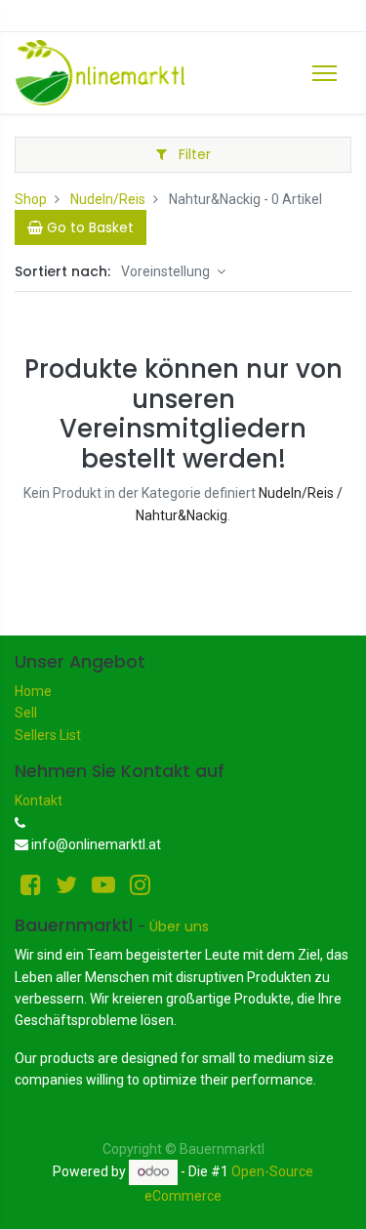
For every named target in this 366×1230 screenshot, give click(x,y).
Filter (193, 154)
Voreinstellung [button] (167, 271)
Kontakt (38, 800)
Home (33, 691)
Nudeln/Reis (107, 199)
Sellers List (48, 735)
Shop (31, 199)
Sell (26, 712)
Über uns (179, 926)
